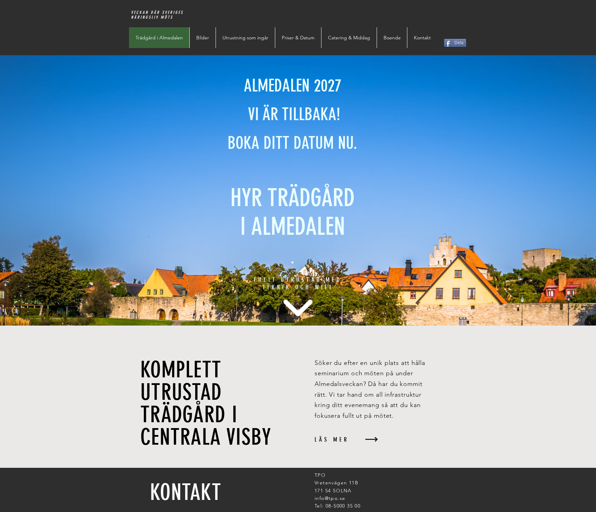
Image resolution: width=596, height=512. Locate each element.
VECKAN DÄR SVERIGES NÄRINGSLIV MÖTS (157, 15)
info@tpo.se (330, 498)
